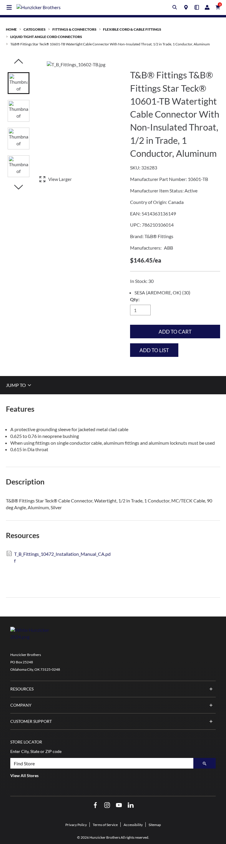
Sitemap (155, 824)
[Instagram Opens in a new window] (107, 805)
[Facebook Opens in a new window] (95, 805)
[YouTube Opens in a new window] (119, 805)
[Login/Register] (207, 7)
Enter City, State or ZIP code (36, 751)
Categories (35, 29)
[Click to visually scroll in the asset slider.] (18, 62)
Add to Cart (175, 332)
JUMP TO (16, 385)
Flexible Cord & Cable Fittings (132, 29)
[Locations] (186, 7)
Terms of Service (105, 824)
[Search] (204, 763)
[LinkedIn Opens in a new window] (131, 805)
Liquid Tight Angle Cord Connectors (46, 36)
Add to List (154, 350)
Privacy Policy (76, 824)
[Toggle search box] (175, 7)
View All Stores (24, 775)
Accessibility (133, 824)
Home (11, 29)
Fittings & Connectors (74, 29)
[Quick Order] (196, 7)
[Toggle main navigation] (9, 7)
